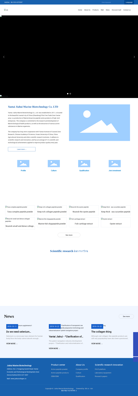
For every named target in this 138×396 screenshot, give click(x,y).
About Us (80, 365)
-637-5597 (24, 375)
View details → (15, 256)
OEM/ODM (55, 376)
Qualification (84, 170)
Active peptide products (60, 373)
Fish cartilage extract (84, 223)
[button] (67, 93)
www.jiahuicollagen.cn (18, 379)
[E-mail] (135, 339)
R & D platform (100, 369)
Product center (58, 365)
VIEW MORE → (12, 343)
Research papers (101, 376)
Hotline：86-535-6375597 (13, 2)
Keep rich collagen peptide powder (52, 211)
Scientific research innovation (109, 365)
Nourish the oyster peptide (84, 211)
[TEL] (135, 334)
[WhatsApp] (135, 349)
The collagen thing (101, 331)
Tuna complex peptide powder (20, 211)
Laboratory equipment (103, 373)
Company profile (82, 369)
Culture (53, 170)
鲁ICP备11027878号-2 (69, 391)
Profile (23, 170)
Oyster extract (116, 223)
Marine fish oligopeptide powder (52, 223)
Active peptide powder (59, 369)
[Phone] (135, 344)
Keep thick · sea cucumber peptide (115, 211)
